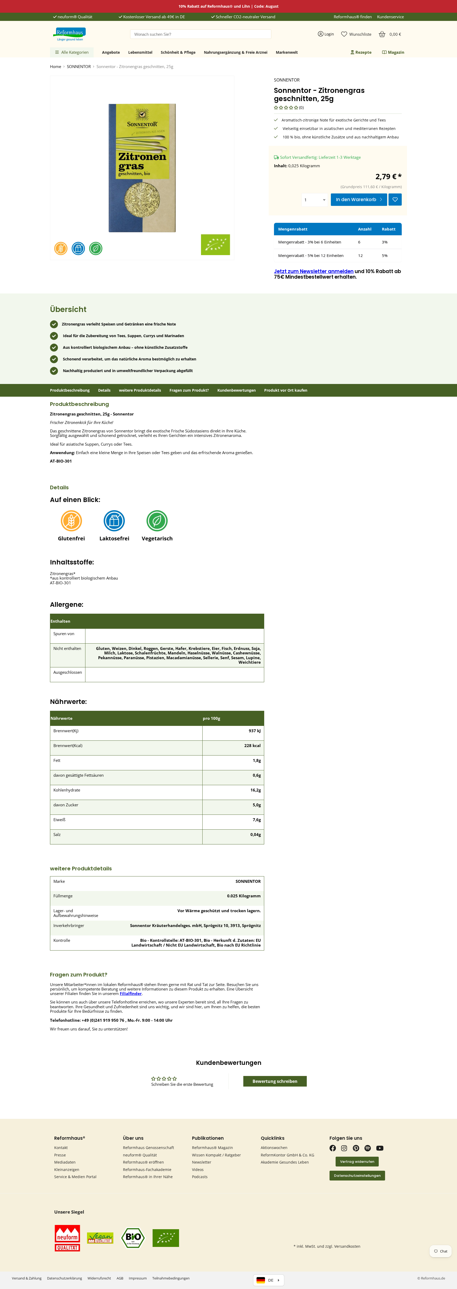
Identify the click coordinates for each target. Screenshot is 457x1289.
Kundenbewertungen (236, 390)
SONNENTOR (79, 66)
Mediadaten (65, 1162)
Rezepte (363, 52)
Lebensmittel (140, 52)
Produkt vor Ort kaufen (285, 390)
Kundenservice (390, 17)
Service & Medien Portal (75, 1176)
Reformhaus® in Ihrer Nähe (148, 1176)
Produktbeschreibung (70, 390)
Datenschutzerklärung (64, 1278)
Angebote (111, 52)
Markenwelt (287, 52)
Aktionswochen (274, 1147)
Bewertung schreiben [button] (275, 1081)
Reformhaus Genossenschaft (148, 1147)
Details (104, 390)
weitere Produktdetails (140, 390)
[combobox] (200, 34)
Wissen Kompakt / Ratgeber (216, 1154)
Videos (198, 1169)
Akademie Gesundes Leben (285, 1162)
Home (55, 66)
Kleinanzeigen (66, 1169)
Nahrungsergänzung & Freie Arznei (235, 52)
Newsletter (201, 1162)
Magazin (396, 52)
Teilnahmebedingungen (171, 1278)
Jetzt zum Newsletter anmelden (314, 271)
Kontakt (61, 1147)
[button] (286, 107)
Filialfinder (131, 993)
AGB (120, 1278)
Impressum (138, 1278)
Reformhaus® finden (353, 17)
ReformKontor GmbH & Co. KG (287, 1154)
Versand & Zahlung (27, 1278)
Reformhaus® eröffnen (143, 1162)
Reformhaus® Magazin (212, 1147)
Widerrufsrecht (99, 1278)
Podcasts (200, 1176)
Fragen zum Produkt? (189, 390)
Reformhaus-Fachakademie (147, 1169)
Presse (60, 1154)
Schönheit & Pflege (178, 52)
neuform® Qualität (74, 17)
